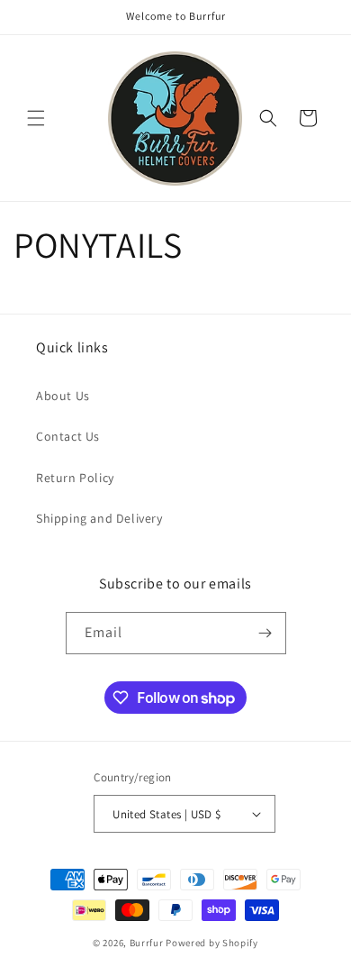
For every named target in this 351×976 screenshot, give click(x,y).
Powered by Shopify (212, 942)
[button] (36, 118)
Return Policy (75, 478)
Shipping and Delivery (99, 518)
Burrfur (147, 942)
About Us (63, 396)
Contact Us (68, 436)
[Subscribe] (265, 633)
